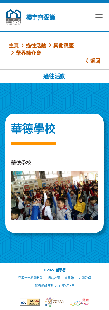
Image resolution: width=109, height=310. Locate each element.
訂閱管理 (85, 278)
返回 (94, 61)
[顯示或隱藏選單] (99, 18)
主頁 (14, 45)
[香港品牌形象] (79, 302)
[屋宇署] (13, 17)
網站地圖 (54, 278)
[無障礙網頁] (54, 302)
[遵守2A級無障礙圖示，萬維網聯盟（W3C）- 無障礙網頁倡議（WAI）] (30, 302)
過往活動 (36, 45)
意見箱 (69, 278)
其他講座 (63, 45)
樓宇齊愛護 (40, 17)
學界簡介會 (28, 53)
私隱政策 (36, 278)
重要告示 (24, 278)
